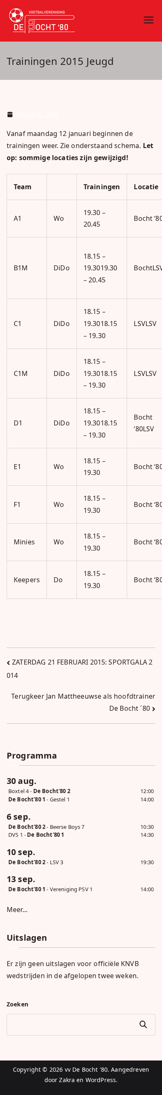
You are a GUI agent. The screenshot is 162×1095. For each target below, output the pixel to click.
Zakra (67, 1080)
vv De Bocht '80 (86, 1069)
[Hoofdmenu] (148, 21)
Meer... (17, 909)
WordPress (101, 1080)
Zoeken (17, 1004)
